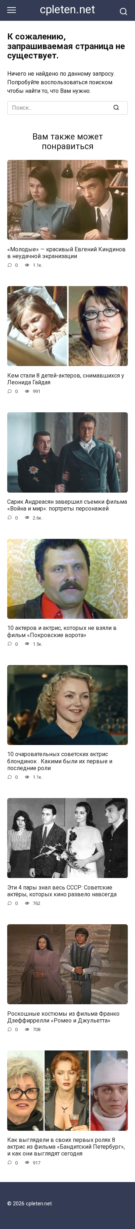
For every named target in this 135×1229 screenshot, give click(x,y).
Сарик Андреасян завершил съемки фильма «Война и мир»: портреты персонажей (67, 505)
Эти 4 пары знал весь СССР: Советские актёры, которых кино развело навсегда (62, 890)
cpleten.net (67, 9)
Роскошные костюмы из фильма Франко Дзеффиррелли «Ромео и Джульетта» (63, 1017)
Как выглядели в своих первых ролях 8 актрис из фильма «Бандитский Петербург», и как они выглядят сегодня (66, 1147)
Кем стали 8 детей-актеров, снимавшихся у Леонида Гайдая (65, 378)
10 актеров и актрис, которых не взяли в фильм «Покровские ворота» (62, 631)
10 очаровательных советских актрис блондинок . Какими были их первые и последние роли (59, 761)
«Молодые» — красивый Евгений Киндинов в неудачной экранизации (66, 252)
